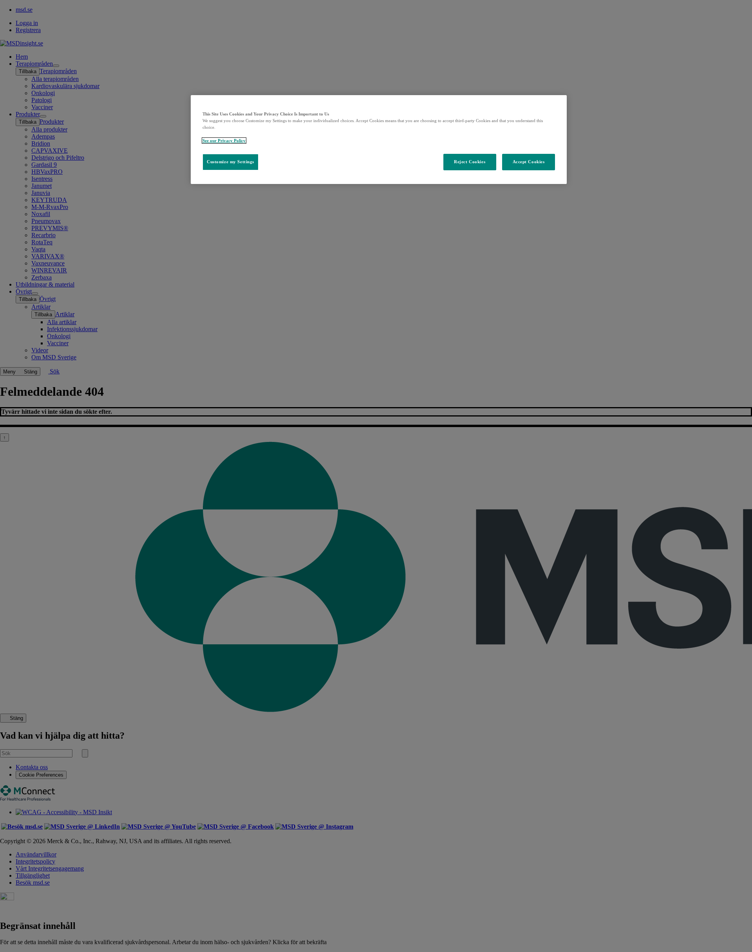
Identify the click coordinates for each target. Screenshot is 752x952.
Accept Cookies (529, 162)
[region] (379, 139)
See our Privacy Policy (224, 140)
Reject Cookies (469, 162)
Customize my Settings (230, 162)
